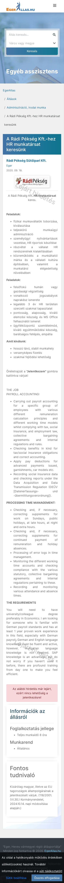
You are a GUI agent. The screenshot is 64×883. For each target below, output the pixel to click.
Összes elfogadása (47, 878)
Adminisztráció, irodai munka (26, 107)
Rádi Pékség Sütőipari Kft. (26, 160)
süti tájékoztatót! (50, 871)
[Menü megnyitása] (55, 5)
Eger (9, 165)
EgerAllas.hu (52, 851)
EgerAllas (9, 90)
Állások (12, 99)
